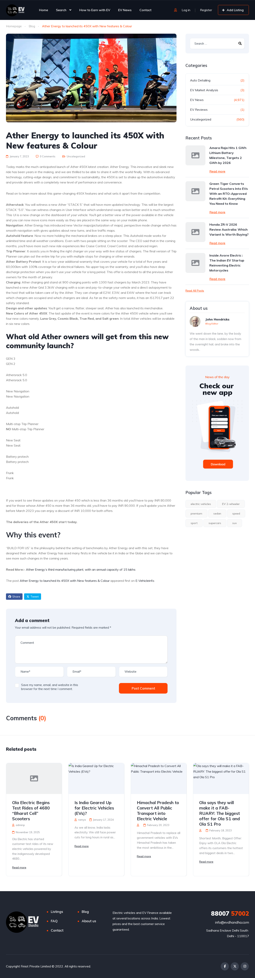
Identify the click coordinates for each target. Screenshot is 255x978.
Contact (145, 10)
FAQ (54, 921)
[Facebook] (225, 966)
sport (194, 523)
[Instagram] (245, 966)
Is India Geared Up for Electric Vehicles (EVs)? (94, 808)
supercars (215, 523)
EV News (124, 10)
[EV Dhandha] (15, 10)
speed (236, 513)
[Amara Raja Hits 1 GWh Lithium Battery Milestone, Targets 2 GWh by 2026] (195, 155)
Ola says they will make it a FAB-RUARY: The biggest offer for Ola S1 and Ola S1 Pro (219, 813)
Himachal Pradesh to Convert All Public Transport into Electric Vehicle (158, 810)
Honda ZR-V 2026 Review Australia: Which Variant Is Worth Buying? (229, 229)
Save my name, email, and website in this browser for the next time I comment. (49, 687)
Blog (32, 26)
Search (61, 10)
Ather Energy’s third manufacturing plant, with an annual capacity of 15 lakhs (80, 569)
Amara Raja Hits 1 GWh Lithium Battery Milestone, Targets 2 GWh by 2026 (227, 155)
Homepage (14, 26)
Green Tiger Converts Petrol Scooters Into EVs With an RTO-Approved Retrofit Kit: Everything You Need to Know (228, 194)
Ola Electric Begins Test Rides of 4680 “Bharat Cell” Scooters (31, 810)
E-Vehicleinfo (144, 581)
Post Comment (143, 688)
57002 (230, 913)
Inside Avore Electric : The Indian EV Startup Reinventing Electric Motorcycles (226, 262)
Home (43, 10)
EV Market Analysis (204, 90)
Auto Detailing (200, 80)
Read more (217, 171)
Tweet (34, 596)
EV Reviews (199, 110)
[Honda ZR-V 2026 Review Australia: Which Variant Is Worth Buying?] (195, 232)
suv (234, 523)
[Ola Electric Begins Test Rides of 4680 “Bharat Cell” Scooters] (34, 778)
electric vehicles (201, 504)
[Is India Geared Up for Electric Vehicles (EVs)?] (96, 778)
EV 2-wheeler (231, 504)
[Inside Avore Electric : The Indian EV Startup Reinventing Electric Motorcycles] (195, 263)
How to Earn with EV (94, 10)
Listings (57, 911)
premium (196, 513)
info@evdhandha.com (232, 922)
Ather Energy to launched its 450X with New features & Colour (65, 581)
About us (89, 921)
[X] (235, 966)
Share (16, 596)
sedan (217, 513)
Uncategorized (76, 156)
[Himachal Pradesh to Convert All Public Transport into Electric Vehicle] (158, 778)
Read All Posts (194, 290)
